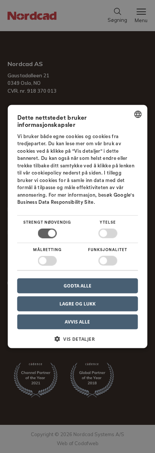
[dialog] (77, 226)
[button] (77, 341)
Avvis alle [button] (77, 322)
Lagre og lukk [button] (77, 304)
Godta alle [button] (77, 286)
